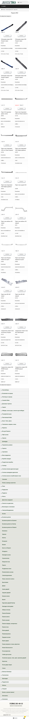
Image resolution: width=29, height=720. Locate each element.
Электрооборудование (7, 510)
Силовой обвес (6, 400)
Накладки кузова (6, 554)
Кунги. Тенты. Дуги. (7, 421)
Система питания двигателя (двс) (10, 469)
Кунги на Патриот (6, 548)
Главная (4, 9)
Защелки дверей (6, 592)
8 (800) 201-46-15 (16, 704)
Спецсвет (4, 688)
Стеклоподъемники (7, 575)
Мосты (3, 496)
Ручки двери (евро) (7, 664)
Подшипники (5, 682)
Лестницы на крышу (7, 397)
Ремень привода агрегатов (9, 482)
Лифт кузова (5, 434)
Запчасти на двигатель (7, 503)
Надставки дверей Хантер (8, 603)
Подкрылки (5, 489)
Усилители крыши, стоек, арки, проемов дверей (14, 658)
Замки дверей (5, 589)
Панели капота (6, 616)
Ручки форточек (6, 651)
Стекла (3, 668)
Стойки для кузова (6, 654)
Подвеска (4, 493)
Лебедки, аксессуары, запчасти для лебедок (13, 410)
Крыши (4, 544)
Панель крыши (6, 620)
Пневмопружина (6, 633)
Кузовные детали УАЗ (9, 9)
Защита (4, 407)
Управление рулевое (7, 445)
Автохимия (5, 699)
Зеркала (4, 438)
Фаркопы (4, 427)
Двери (3, 585)
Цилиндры (4, 441)
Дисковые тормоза (7, 403)
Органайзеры (5, 390)
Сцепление (5, 451)
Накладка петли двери (7, 606)
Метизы (4, 685)
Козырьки (4, 541)
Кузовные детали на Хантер (9, 524)
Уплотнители (5, 675)
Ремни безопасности (7, 647)
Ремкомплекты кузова (7, 572)
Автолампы (5, 695)
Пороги (4, 565)
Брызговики (5, 582)
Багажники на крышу (7, 393)
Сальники (4, 479)
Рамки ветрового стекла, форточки (11, 644)
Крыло (3, 599)
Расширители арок (6, 414)
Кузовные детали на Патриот (9, 527)
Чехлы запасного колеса (8, 579)
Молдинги (4, 551)
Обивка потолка (6, 609)
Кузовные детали (6, 517)
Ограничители (5, 558)
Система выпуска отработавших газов (11, 476)
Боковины (4, 530)
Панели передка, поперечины (9, 623)
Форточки (4, 661)
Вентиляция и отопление (8, 506)
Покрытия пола (6, 561)
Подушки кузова (6, 637)
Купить (7, 35)
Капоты (4, 537)
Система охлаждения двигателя (10, 472)
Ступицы (4, 465)
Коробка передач (6, 458)
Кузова (4, 513)
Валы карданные (6, 455)
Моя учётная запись (5, 718)
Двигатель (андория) (7, 500)
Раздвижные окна (6, 568)
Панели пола (5, 627)
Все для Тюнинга (6, 431)
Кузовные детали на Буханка (9, 520)
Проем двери (5, 640)
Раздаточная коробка (7, 462)
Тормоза (4, 448)
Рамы (3, 486)
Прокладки (5, 678)
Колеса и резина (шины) (8, 692)
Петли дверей (5, 630)
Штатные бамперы (6, 671)
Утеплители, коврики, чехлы (9, 424)
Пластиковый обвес (7, 417)
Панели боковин (6, 613)
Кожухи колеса (6, 596)
